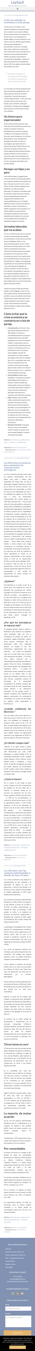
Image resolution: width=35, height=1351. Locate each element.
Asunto (8, 1313)
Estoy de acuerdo (17, 1347)
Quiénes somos (10, 1264)
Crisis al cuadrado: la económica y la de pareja (16, 21)
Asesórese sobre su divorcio (14, 1252)
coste (18, 450)
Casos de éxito (10, 1261)
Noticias (14, 447)
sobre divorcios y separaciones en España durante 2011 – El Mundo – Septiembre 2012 (17, 847)
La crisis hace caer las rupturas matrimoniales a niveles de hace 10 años (17, 873)
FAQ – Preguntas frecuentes (14, 1258)
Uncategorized (22, 447)
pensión (28, 450)
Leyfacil (17, 2)
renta (5, 452)
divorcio (22, 450)
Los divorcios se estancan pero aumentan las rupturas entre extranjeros (17, 466)
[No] (33, 1343)
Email (7, 1304)
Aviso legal (8, 1267)
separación (11, 452)
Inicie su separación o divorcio (15, 1255)
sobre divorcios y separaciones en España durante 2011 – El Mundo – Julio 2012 (17, 1219)
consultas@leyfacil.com (17, 1279)
